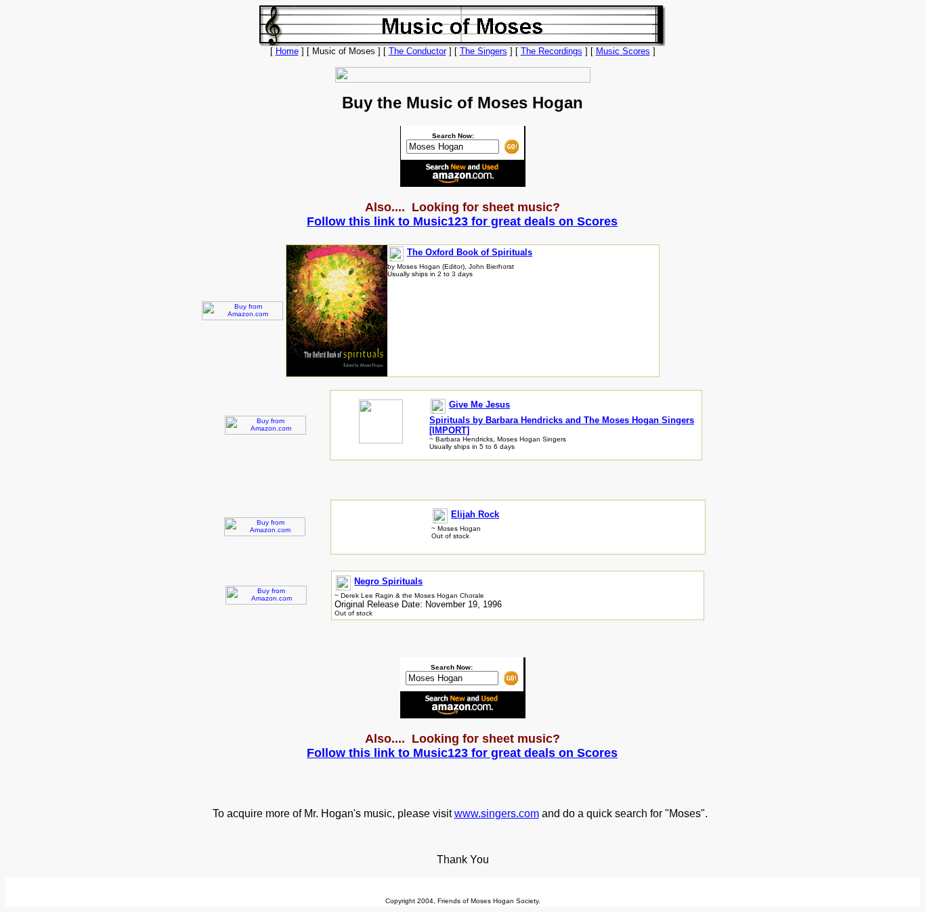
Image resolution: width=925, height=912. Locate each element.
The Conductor (417, 51)
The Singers (483, 51)
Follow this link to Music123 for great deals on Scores (462, 221)
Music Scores (623, 51)
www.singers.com (496, 813)
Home (287, 51)
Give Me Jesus (479, 404)
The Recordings (551, 51)
